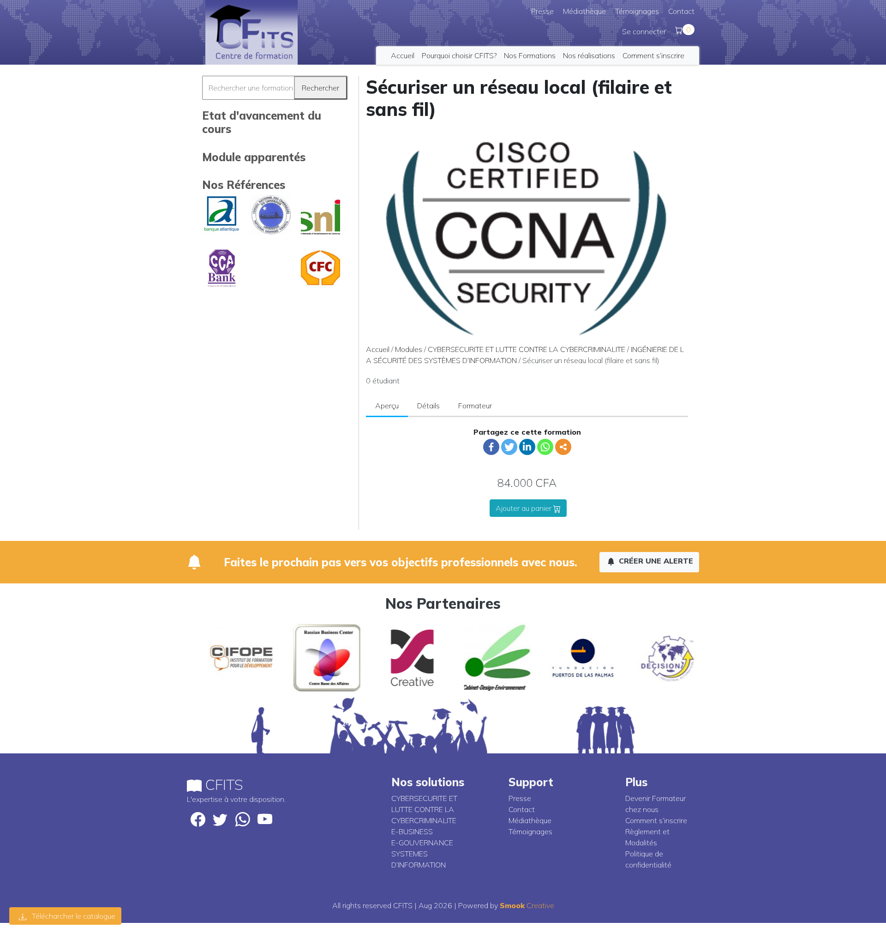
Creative (527, 905)
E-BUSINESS (412, 831)
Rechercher (320, 87)
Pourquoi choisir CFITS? (459, 55)
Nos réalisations (589, 55)
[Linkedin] (527, 447)
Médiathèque (584, 11)
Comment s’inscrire (653, 55)
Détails (428, 405)
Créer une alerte (655, 560)
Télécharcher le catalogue (72, 916)
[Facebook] (491, 447)
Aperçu (387, 405)
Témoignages (637, 11)
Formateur (475, 405)
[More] (563, 447)
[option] (229, 657)
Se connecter (644, 31)
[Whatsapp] (545, 447)
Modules (408, 349)
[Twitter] (509, 447)
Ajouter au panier (524, 508)
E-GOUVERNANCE (422, 842)
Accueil (402, 55)
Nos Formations (530, 55)
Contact (681, 11)
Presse (542, 11)
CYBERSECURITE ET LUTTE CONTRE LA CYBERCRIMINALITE (526, 349)
